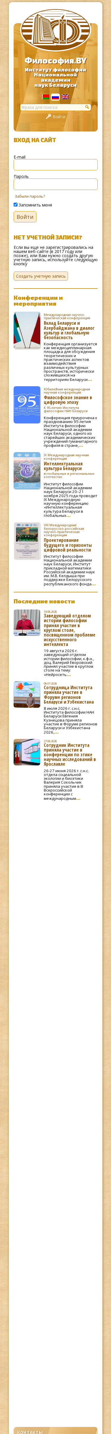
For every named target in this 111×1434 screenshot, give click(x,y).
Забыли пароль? (30, 196)
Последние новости (44, 600)
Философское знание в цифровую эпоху (68, 400)
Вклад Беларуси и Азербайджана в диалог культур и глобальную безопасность (69, 326)
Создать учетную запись (41, 276)
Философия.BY (55, 60)
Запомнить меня (34, 205)
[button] (87, 107)
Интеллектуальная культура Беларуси (69, 466)
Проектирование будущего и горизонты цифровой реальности (68, 537)
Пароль (21, 176)
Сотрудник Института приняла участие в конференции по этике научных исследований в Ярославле (70, 754)
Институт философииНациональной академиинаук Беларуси (55, 77)
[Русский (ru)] (55, 98)
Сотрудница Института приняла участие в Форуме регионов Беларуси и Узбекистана (69, 694)
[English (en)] (65, 97)
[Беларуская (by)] (45, 97)
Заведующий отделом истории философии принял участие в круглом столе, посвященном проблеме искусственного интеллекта (69, 630)
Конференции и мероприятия (38, 300)
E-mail (19, 157)
